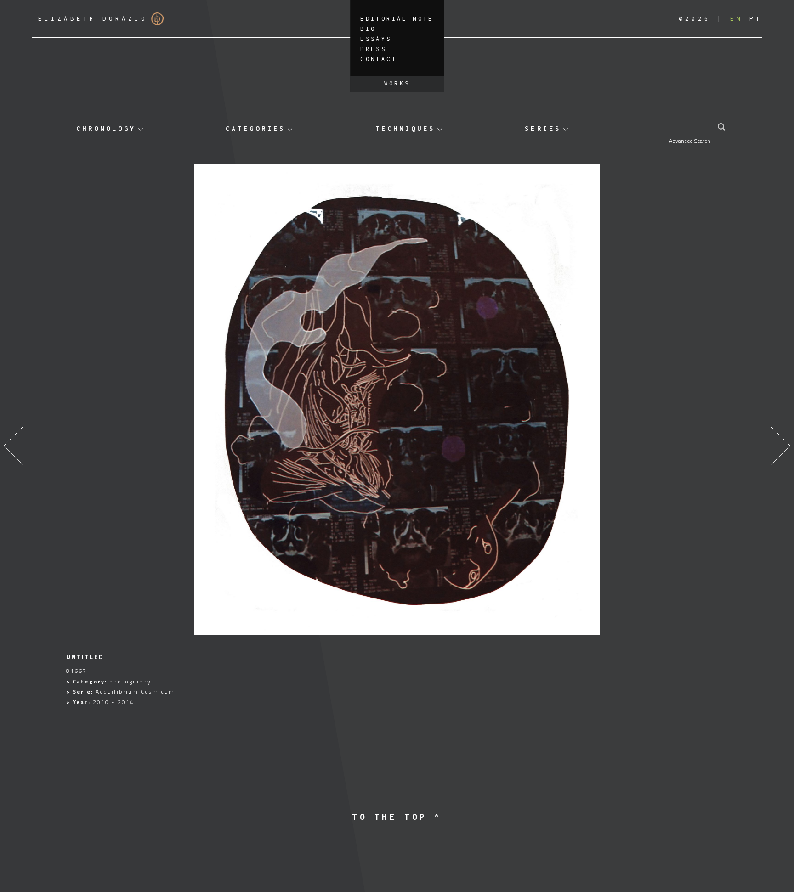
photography (130, 681)
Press (373, 48)
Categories (255, 128)
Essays (375, 38)
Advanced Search (689, 140)
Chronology (106, 128)
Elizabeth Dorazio (89, 18)
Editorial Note (397, 18)
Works (397, 83)
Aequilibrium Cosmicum (135, 691)
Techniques (405, 128)
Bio (368, 28)
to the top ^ (397, 817)
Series (543, 128)
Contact (378, 59)
